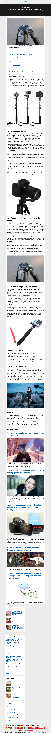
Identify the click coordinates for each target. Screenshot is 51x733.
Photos (18, 717)
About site (30, 732)
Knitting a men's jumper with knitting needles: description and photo (13, 664)
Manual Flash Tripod (11, 61)
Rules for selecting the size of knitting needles (17, 619)
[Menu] (2, 2)
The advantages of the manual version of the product (19, 54)
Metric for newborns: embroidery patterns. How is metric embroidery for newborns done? (14, 656)
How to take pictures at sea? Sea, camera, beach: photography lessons (14, 640)
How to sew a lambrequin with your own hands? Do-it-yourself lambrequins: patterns (14, 660)
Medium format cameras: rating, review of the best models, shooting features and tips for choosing (24, 507)
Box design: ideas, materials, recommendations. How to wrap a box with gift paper (17, 627)
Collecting (10, 715)
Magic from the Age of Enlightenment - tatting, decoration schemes (14, 652)
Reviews (8, 68)
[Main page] (25, 1)
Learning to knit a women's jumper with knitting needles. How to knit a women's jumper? (14, 667)
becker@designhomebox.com (29, 72)
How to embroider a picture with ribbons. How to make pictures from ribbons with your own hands (17, 695)
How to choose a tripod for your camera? (16, 58)
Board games (11, 707)
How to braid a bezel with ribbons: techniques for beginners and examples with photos (17, 613)
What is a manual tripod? (12, 51)
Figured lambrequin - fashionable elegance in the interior (13, 649)
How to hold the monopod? (13, 64)
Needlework (11, 717)
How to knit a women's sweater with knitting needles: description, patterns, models (14, 672)
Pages (9, 720)
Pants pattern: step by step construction (16, 682)
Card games (11, 712)
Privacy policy (42, 732)
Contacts (36, 732)
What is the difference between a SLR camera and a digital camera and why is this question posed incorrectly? (24, 575)
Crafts (16, 715)
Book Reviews (11, 709)
